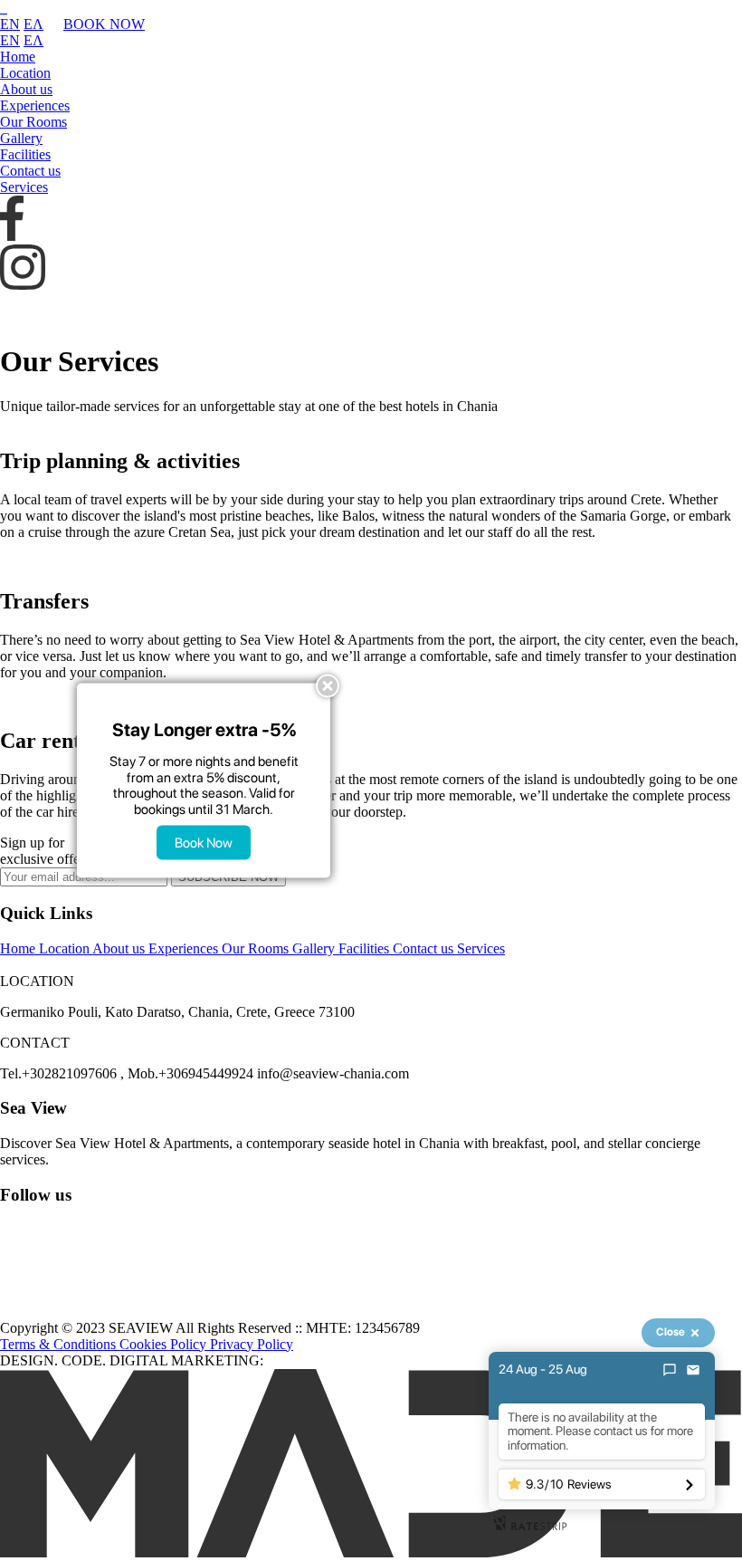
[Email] (693, 1370)
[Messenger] (669, 1370)
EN (10, 24)
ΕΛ (33, 24)
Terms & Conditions (59, 1344)
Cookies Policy (164, 1344)
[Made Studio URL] (371, 1552)
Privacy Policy (251, 1344)
